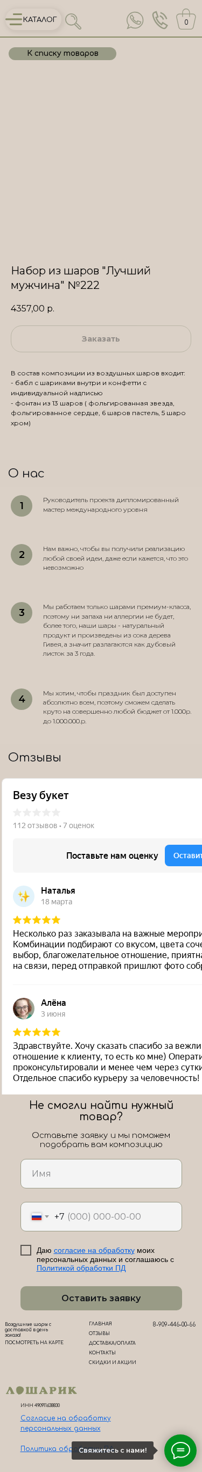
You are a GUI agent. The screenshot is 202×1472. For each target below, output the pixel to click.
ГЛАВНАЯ (100, 1324)
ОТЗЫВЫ (99, 1333)
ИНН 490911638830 (40, 1405)
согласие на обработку (94, 1250)
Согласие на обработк (63, 1418)
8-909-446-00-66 (174, 1325)
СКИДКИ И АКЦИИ (112, 1362)
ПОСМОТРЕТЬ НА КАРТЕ (34, 1342)
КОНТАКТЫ (102, 1353)
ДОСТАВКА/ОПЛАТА (112, 1343)
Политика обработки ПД (67, 1449)
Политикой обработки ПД (81, 1268)
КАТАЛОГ (40, 20)
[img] (135, 20)
